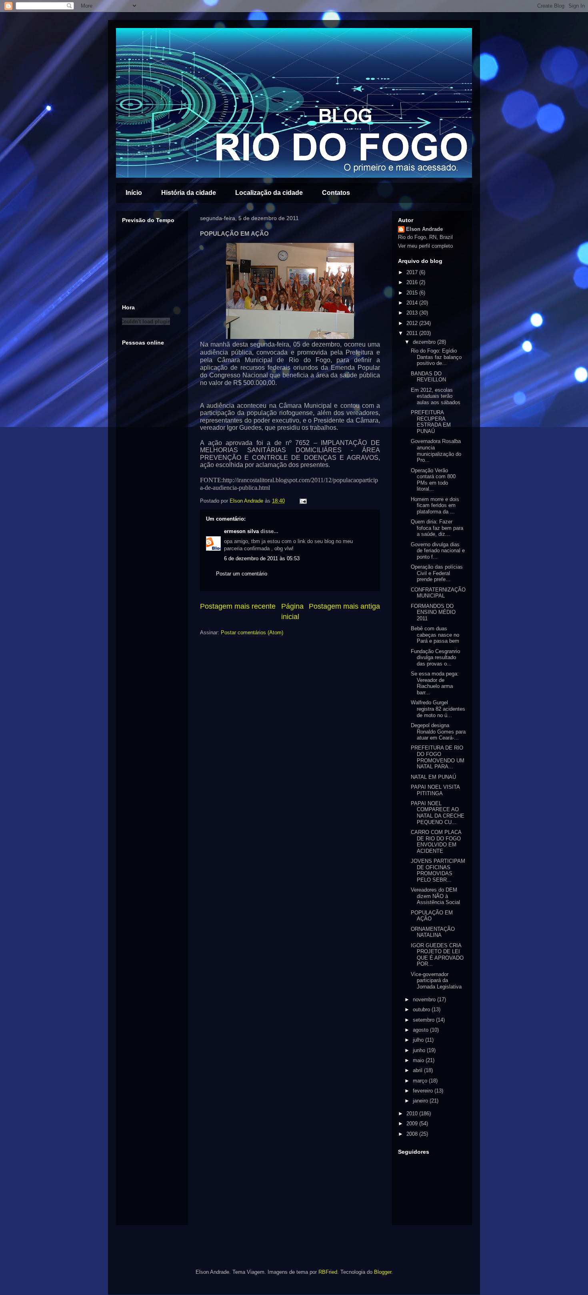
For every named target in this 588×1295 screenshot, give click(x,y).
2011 (412, 333)
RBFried (327, 1272)
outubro (422, 1009)
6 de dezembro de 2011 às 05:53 (262, 558)
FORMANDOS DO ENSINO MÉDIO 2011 (433, 612)
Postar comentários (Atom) (252, 632)
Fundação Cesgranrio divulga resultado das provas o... (435, 657)
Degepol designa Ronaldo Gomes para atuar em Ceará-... (438, 731)
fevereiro (423, 1091)
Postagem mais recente (238, 606)
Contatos (336, 192)
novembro (425, 999)
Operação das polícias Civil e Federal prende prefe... (437, 573)
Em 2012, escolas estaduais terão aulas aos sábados (435, 396)
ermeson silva (241, 531)
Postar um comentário (241, 574)
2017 (412, 272)
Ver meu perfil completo (425, 246)
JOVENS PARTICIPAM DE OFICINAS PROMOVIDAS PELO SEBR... (438, 870)
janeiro (421, 1101)
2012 (412, 323)
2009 (412, 1124)
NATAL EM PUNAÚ (433, 777)
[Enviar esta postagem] (302, 501)
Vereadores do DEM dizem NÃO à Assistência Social (435, 896)
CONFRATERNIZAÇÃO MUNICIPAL (438, 593)
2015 (412, 293)
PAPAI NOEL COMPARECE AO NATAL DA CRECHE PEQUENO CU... (437, 812)
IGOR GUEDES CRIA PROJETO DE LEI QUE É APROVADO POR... (437, 954)
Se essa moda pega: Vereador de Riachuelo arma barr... (435, 683)
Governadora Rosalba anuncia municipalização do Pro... (436, 450)
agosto (421, 1030)
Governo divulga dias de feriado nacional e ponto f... (438, 550)
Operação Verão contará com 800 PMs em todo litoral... (433, 479)
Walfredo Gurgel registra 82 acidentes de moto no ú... (438, 709)
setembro (424, 1020)
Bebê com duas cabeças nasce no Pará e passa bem (435, 634)
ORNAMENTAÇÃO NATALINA (433, 932)
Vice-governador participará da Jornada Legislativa (436, 980)
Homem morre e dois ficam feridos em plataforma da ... (435, 505)
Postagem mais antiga (344, 606)
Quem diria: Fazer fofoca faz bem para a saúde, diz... (437, 528)
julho (419, 1040)
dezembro (425, 342)
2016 (412, 282)
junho (420, 1050)
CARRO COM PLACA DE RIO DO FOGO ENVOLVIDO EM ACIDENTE (436, 841)
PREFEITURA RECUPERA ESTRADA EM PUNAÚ (431, 421)
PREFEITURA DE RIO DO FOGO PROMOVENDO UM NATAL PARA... (437, 757)
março (421, 1081)
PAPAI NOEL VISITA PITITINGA (435, 790)
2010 (412, 1114)
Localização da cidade (269, 192)
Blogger (382, 1272)
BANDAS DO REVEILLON (428, 377)
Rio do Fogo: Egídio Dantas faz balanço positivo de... (436, 357)
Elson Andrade (247, 501)
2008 (412, 1134)
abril (418, 1070)
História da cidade (188, 192)
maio (419, 1060)
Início (134, 192)
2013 (412, 313)
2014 (412, 303)
